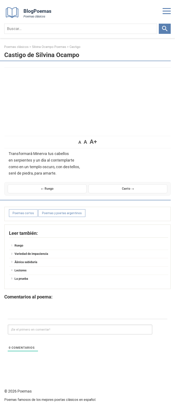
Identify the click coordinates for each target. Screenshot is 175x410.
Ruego (19, 245)
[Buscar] (165, 29)
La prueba (21, 278)
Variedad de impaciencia (31, 253)
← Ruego (47, 188)
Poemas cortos (23, 213)
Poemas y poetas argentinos (62, 213)
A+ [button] (93, 141)
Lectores (20, 270)
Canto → (128, 188)
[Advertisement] (87, 99)
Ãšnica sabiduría (26, 262)
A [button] (79, 142)
